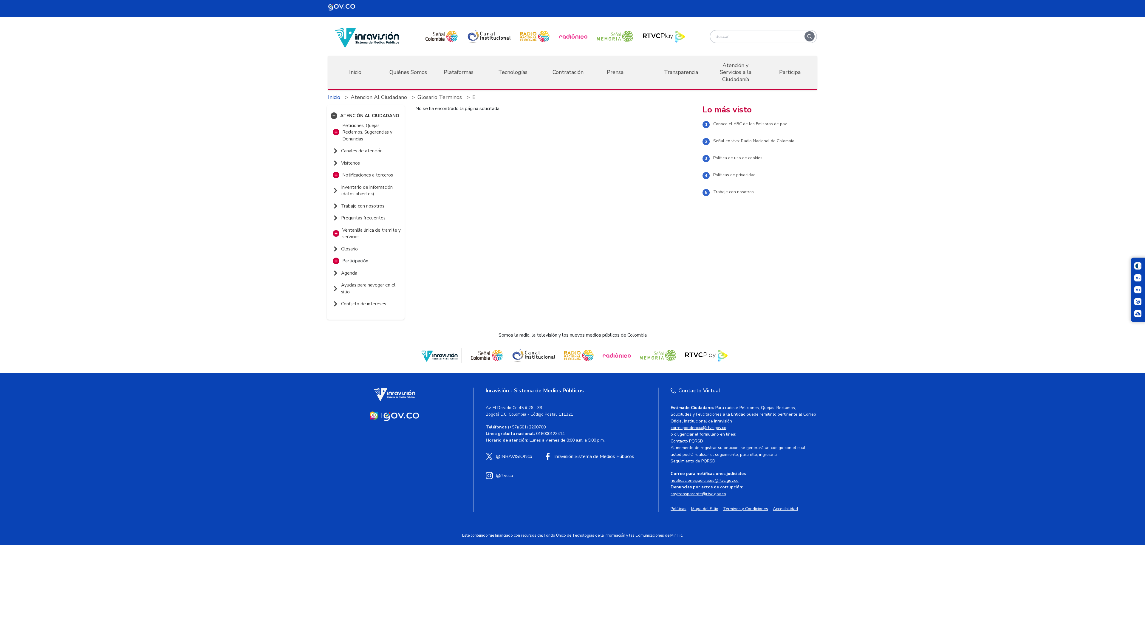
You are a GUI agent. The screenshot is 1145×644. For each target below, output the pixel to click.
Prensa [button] (615, 72)
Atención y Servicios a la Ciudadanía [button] (735, 72)
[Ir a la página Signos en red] (1138, 314)
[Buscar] (809, 36)
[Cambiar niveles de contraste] (1138, 266)
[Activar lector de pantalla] (1138, 302)
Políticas (678, 509)
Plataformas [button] (459, 72)
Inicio (355, 72)
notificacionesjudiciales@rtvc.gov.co (705, 480)
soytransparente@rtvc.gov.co (698, 494)
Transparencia (681, 72)
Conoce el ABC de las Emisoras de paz (750, 124)
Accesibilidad (785, 509)
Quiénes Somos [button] (408, 72)
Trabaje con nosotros (733, 192)
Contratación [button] (568, 72)
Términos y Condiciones (745, 509)
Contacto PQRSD (687, 441)
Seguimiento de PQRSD (693, 461)
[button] (334, 115)
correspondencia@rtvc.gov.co (698, 428)
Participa (790, 72)
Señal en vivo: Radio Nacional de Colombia (753, 141)
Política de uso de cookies (737, 158)
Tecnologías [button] (512, 72)
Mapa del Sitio (704, 509)
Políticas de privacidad (734, 175)
